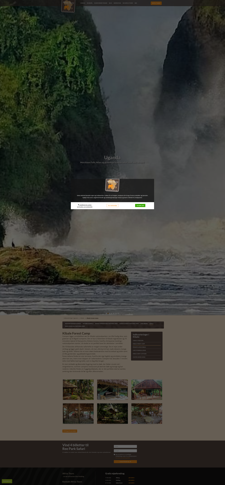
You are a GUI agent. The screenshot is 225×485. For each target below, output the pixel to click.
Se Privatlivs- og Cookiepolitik (84, 207)
